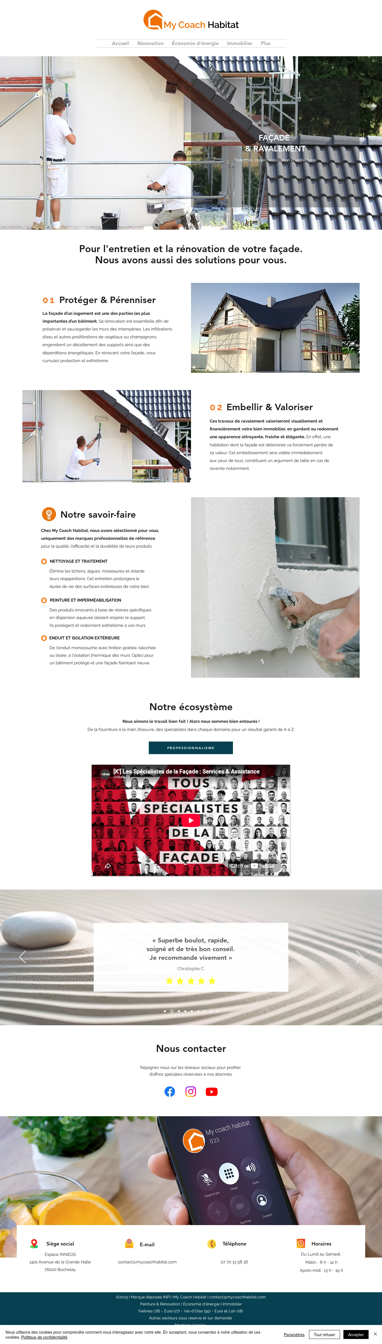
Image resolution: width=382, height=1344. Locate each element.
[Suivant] (359, 957)
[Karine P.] (171, 1011)
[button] (150, 43)
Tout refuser (324, 1334)
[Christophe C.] (165, 1011)
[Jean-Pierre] (179, 1011)
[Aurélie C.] (205, 1011)
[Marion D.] (198, 1011)
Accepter (356, 1334)
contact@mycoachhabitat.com (147, 1262)
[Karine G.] (185, 1011)
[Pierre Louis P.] (192, 1011)
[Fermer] (375, 1334)
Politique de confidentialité (44, 1337)
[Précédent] (22, 957)
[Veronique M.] (217, 1011)
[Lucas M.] (211, 1011)
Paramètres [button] (294, 1334)
